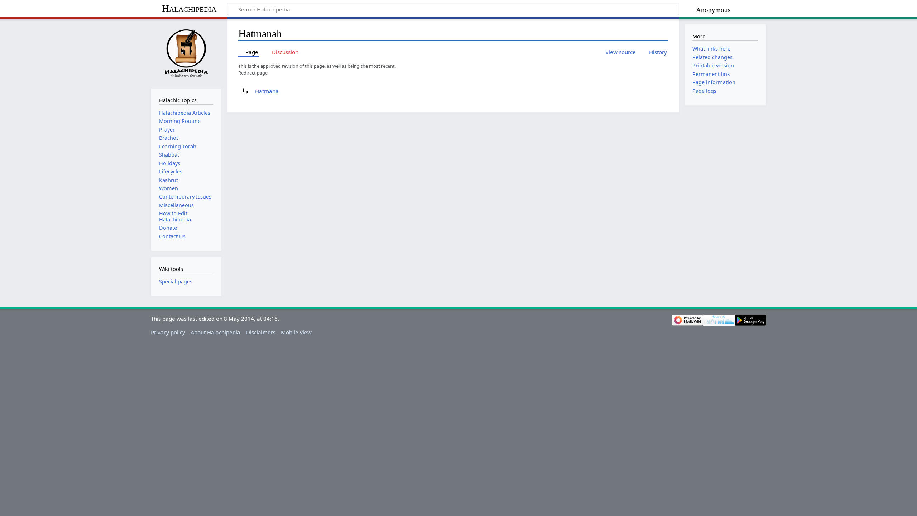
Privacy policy (168, 332)
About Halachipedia (215, 332)
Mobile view (296, 332)
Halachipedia (189, 8)
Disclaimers (260, 332)
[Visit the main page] (186, 53)
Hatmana (267, 91)
